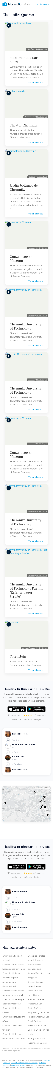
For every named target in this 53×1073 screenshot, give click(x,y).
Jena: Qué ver (34, 995)
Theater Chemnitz (24, 125)
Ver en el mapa (35, 82)
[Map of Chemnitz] (26, 804)
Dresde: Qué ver (35, 982)
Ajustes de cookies (18, 1065)
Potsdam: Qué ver (36, 999)
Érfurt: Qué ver (34, 1021)
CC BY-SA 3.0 (42, 177)
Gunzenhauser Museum (21, 258)
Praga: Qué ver (35, 1004)
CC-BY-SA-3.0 (41, 117)
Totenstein (18, 656)
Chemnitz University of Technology (25, 326)
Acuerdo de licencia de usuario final (24, 1063)
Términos (6, 1063)
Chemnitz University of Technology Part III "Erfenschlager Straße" (26, 590)
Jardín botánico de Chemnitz (24, 187)
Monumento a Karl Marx (24, 59)
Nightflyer (31, 49)
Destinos (47, 1060)
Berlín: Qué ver (35, 1008)
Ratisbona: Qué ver (37, 1025)
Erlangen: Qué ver (36, 1038)
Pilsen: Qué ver (35, 990)
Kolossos (32, 177)
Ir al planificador (42, 4)
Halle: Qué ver (34, 986)
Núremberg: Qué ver (37, 1043)
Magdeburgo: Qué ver (38, 1012)
